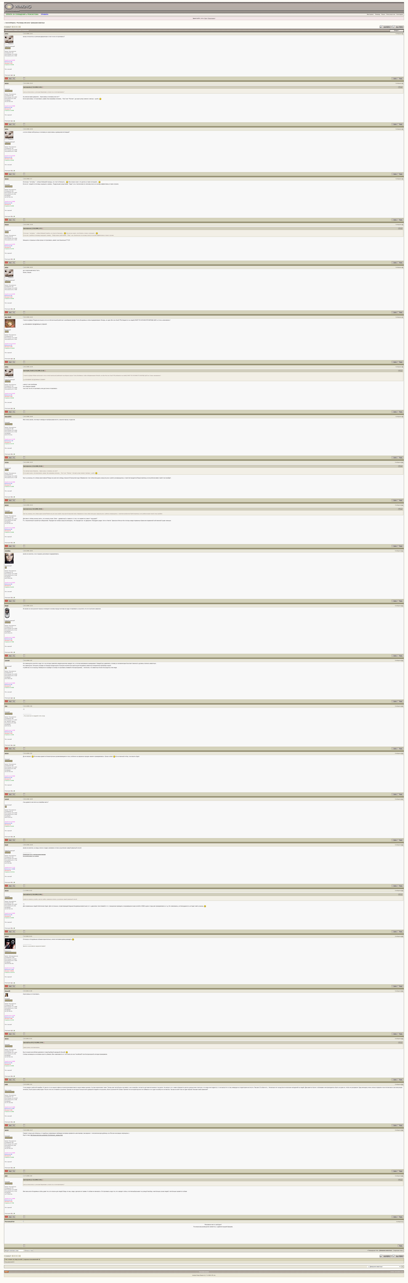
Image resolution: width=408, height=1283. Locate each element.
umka (6, 33)
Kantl (6, 845)
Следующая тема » (398, 1250)
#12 (402, 550)
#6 (402, 267)
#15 (402, 706)
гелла (6, 462)
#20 (402, 936)
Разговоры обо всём (23, 23)
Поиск (383, 14)
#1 (402, 33)
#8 (402, 366)
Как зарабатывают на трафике (31, 856)
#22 (402, 1038)
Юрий (6, 605)
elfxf (6, 1176)
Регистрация (211, 18)
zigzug (7, 936)
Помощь (377, 14)
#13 (402, 605)
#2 (402, 83)
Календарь (400, 14)
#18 (402, 844)
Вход (206, 18)
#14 (402, 660)
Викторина (370, 14)
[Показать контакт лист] (10, 78)
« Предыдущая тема (372, 1250)
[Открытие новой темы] (398, 26)
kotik (6, 1084)
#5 (402, 224)
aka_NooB (8, 317)
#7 (402, 317)
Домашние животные (38, 23)
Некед (7, 224)
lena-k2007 (8, 416)
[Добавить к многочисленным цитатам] (394, 78)
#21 (402, 991)
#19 (402, 890)
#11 (402, 505)
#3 (402, 129)
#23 (402, 1084)
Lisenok (7, 660)
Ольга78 (7, 991)
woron (6, 83)
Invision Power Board (197, 1275)
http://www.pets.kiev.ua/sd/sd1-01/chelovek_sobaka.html (46, 1135)
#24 (402, 1130)
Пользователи (390, 14)
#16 (402, 753)
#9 (402, 416)
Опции (396, 30)
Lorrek (7, 799)
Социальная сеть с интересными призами (34, 854)
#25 (402, 1175)
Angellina (7, 551)
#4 (402, 178)
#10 (402, 462)
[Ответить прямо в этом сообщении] (400, 78)
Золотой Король (10, 23)
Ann (6, 706)
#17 (402, 799)
